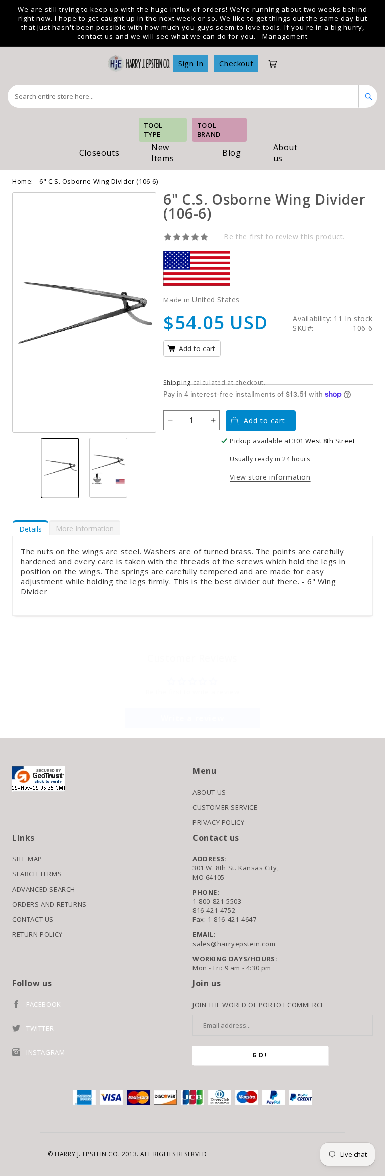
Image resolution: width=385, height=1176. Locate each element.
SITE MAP (27, 858)
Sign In (190, 63)
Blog (231, 152)
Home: (22, 181)
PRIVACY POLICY (218, 822)
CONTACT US (33, 919)
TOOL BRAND (209, 130)
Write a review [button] (192, 718)
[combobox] (183, 96)
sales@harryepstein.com (233, 943)
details (30, 529)
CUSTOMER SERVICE (225, 807)
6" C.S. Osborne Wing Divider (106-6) (98, 181)
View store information (270, 477)
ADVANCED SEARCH (43, 889)
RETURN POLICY (37, 934)
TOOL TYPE (153, 130)
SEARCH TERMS (37, 873)
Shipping (177, 382)
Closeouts (99, 152)
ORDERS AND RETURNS (49, 904)
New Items (162, 153)
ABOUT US (209, 792)
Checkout (236, 63)
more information (85, 528)
